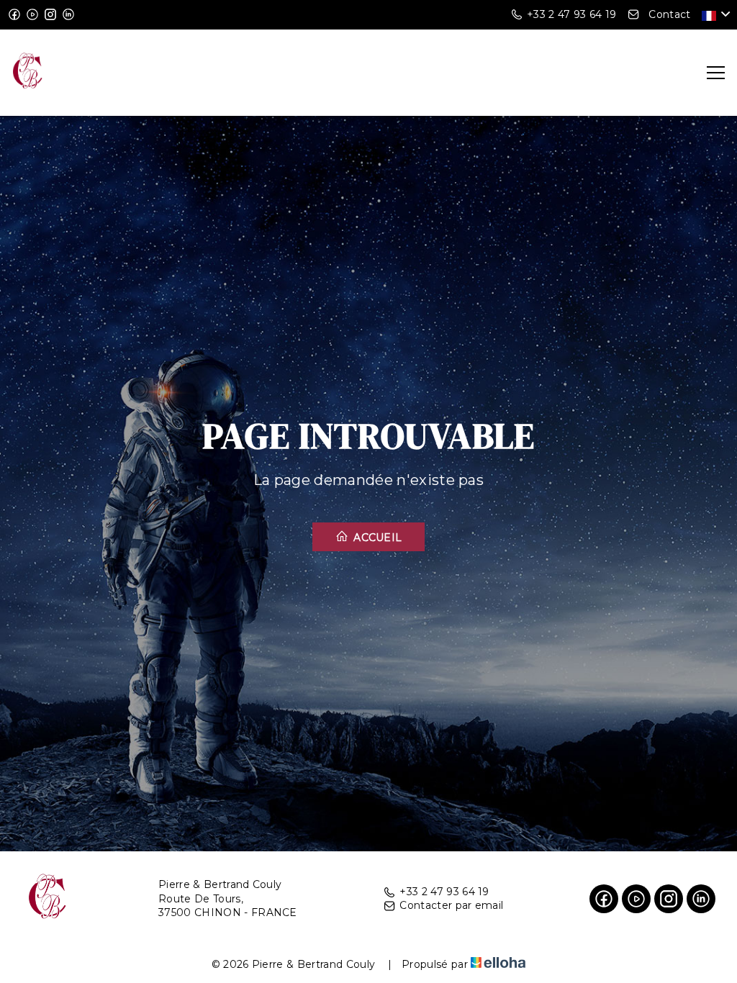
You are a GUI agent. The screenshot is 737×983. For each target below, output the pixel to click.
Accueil (376, 537)
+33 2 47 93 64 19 (444, 891)
